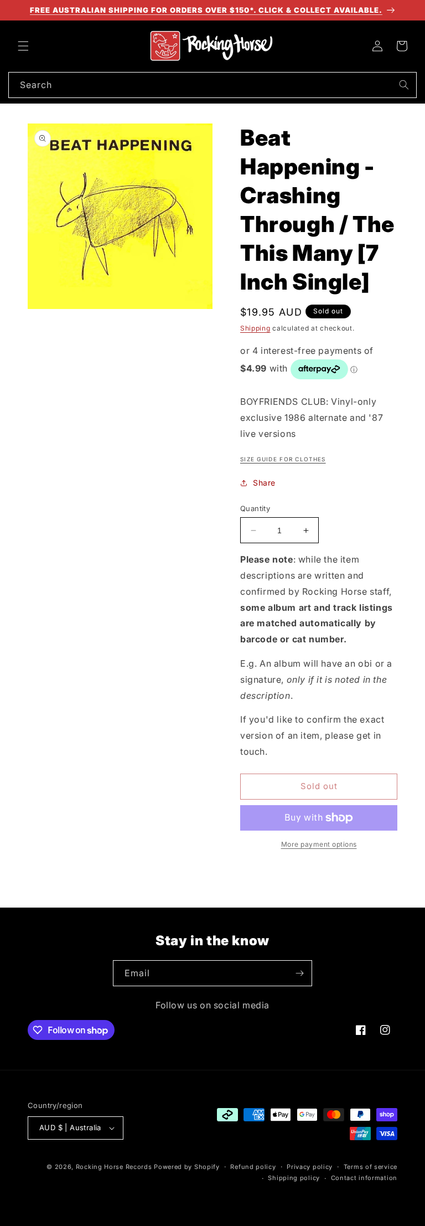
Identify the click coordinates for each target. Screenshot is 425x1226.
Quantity (255, 508)
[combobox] (212, 85)
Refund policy (253, 1167)
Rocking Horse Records (114, 1167)
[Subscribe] (299, 973)
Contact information (364, 1178)
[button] (23, 46)
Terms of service (370, 1167)
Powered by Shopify (187, 1167)
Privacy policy (310, 1167)
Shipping (255, 328)
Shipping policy (294, 1178)
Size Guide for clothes (283, 459)
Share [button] (264, 482)
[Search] (404, 85)
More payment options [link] (319, 844)
